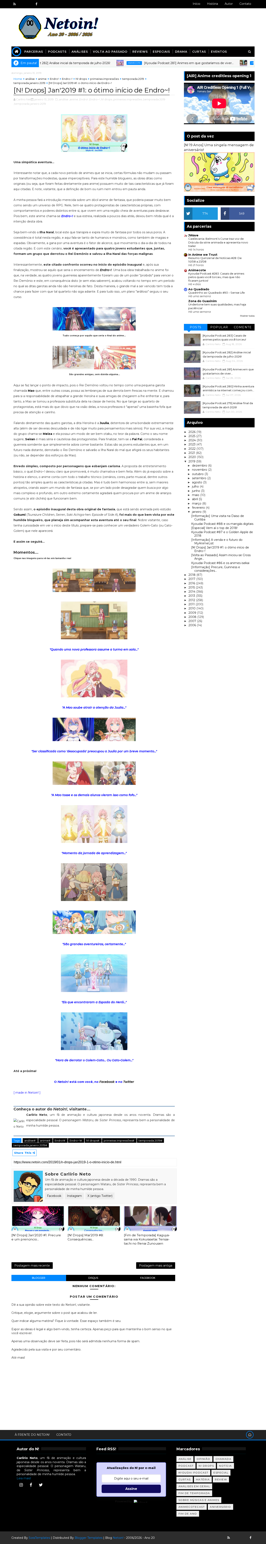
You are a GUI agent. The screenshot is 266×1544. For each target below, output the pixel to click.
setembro (199, 478)
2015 (192, 587)
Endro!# (60, 1140)
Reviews (140, 51)
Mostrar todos (247, 316)
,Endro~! (94, 99)
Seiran (30, 439)
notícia (225, 1465)
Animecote (99, 63)
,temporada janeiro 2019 (30, 103)
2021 (192, 453)
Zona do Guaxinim (202, 301)
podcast (186, 1465)
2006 (192, 625)
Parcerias (33, 51)
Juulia (104, 423)
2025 (192, 436)
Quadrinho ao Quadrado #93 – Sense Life (216, 292)
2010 (192, 608)
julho (196, 486)
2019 (192, 461)
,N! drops (106, 99)
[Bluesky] (236, 1538)
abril (195, 499)
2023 (192, 444)
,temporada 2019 (154, 99)
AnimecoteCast (192, 1506)
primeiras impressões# (119, 1140)
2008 (192, 617)
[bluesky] (22, 4)
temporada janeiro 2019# (30, 1145)
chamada (224, 1458)
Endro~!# (76, 1140)
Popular (219, 327)
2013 (192, 596)
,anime (73, 99)
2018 (192, 575)
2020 (192, 457)
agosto (197, 482)
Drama (181, 51)
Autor (229, 4)
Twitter (128, 1082)
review (221, 1479)
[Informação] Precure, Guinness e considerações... (215, 569)
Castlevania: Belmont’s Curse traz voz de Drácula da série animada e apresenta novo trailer (218, 242)
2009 (192, 613)
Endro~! (67, 78)
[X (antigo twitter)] (29, 4)
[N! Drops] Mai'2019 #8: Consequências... (85, 1237)
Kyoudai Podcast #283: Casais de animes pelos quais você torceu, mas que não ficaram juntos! (216, 277)
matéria (203, 1479)
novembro (200, 470)
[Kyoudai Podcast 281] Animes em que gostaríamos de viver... (154, 63)
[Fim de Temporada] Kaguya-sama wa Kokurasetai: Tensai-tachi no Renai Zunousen (147, 1239)
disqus (93, 1277)
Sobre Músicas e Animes (199, 1499)
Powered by (123, 1501)
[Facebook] (31, 1485)
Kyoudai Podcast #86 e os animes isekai (220, 563)
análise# (30, 1140)
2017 (192, 579)
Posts (196, 327)
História (212, 4)
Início (196, 4)
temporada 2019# (150, 1140)
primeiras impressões (104, 78)
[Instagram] (21, 1485)
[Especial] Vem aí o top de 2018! (214, 528)
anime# (45, 1140)
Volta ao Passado (110, 51)
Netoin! (118, 1538)
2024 (192, 440)
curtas (185, 1479)
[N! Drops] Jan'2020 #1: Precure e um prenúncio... (36, 1237)
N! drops (81, 78)
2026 (192, 432)
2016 (192, 583)
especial (220, 1472)
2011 (192, 604)
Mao (31, 391)
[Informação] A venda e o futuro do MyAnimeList (217, 541)
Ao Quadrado (198, 289)
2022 (192, 449)
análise (30, 78)
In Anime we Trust (202, 255)
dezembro (200, 465)
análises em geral (194, 1486)
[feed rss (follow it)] (14, 4)
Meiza (47, 434)
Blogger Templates (88, 1538)
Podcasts (57, 51)
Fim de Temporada (194, 1493)
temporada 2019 (133, 78)
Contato (245, 4)
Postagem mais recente (32, 1265)
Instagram (74, 1196)
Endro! (54, 78)
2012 (192, 600)
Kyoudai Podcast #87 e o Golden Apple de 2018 (222, 533)
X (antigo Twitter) (99, 1196)
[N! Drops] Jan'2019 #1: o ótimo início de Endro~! (220, 549)
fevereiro (199, 507)
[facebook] (36, 4)
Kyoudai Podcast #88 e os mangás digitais (222, 524)
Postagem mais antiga (155, 1265)
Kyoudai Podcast (193, 1472)
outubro (198, 474)
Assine (131, 1489)
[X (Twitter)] (40, 1485)
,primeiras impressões (127, 99)
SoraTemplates (39, 1538)
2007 (192, 621)
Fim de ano (188, 1513)
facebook (147, 1277)
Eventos (219, 51)
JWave (193, 235)
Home (18, 78)
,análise (63, 99)
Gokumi (20, 515)
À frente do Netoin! (32, 1435)
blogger (38, 1277)
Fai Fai (137, 439)
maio (196, 495)
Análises (79, 51)
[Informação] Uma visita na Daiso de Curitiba (217, 517)
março (197, 503)
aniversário (220, 1506)
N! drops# (93, 1140)
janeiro (197, 512)
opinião (203, 1458)
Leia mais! (24, 1478)
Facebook (107, 1082)
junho (196, 491)
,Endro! (83, 99)
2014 (192, 591)
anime (42, 78)
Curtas (199, 51)
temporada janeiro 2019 (29, 83)
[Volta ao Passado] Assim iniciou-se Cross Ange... (221, 556)
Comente (243, 327)
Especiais (161, 51)
